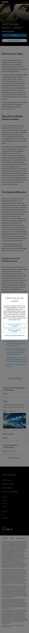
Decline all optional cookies (14, 330)
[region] (14, 316)
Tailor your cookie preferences (14, 335)
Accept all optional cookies (14, 325)
